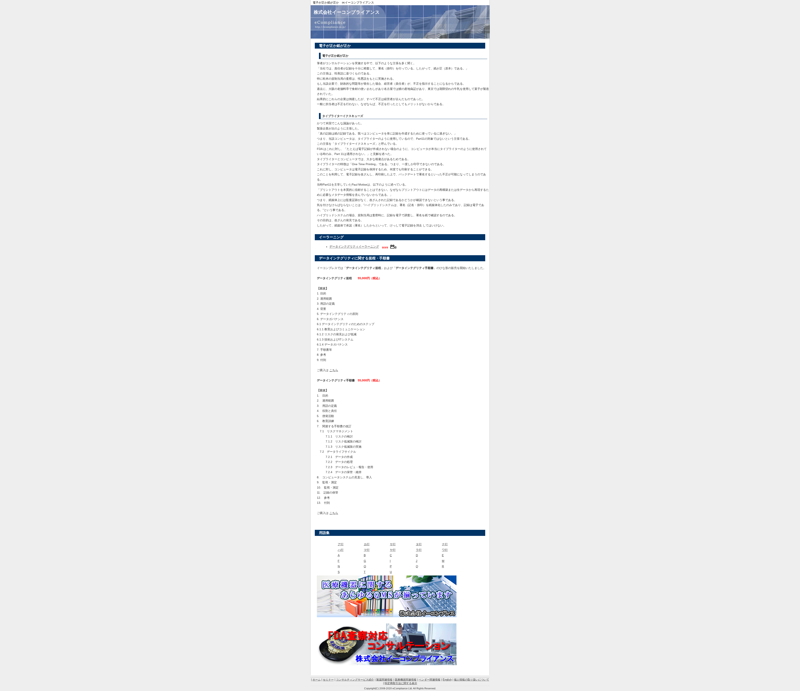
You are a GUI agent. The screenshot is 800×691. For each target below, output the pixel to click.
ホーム (316, 679)
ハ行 (341, 550)
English (447, 679)
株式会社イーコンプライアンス (347, 12)
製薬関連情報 (384, 679)
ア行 (341, 544)
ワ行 (445, 550)
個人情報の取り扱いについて (471, 679)
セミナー (328, 679)
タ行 (419, 544)
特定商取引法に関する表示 (401, 683)
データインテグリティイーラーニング (354, 246)
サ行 (393, 544)
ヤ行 (393, 550)
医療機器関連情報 (405, 679)
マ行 (367, 550)
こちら (333, 370)
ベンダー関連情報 (429, 679)
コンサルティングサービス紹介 (355, 679)
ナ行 (445, 544)
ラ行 (419, 550)
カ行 (367, 544)
